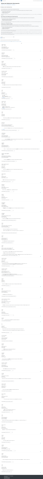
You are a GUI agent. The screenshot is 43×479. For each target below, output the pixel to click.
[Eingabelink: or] (40, 333)
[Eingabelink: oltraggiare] (40, 211)
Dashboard (2, 4)
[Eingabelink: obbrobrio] (40, 59)
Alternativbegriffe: (4, 58)
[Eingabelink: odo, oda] (40, 131)
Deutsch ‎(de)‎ (4, 0)
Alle (20, 41)
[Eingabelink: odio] (40, 120)
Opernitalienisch (13, 4)
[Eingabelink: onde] (40, 256)
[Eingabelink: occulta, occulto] (40, 77)
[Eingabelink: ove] (40, 472)
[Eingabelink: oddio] (40, 88)
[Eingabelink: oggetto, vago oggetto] (40, 162)
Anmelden (41, 0)
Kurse (5, 4)
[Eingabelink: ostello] (40, 451)
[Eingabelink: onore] (40, 286)
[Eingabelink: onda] (40, 243)
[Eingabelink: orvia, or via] (40, 433)
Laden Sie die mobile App (7, 478)
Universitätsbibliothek (8, 4)
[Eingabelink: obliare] (40, 69)
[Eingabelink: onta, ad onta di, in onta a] (40, 307)
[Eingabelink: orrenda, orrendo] (40, 371)
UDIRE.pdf (3, 97)
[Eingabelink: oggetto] (40, 151)
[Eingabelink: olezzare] (40, 192)
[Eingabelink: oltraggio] (40, 221)
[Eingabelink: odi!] (40, 99)
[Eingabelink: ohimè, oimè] (40, 182)
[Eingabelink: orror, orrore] (40, 402)
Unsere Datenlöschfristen (7, 477)
